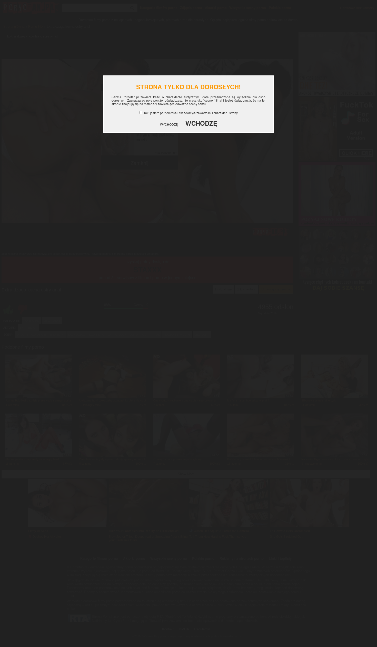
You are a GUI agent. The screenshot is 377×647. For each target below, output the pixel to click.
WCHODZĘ (201, 123)
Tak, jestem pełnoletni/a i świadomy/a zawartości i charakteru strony (191, 113)
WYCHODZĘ (169, 124)
